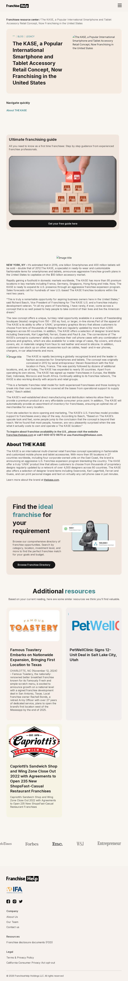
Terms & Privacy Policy (20, 957)
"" (14, 36)
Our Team (12, 922)
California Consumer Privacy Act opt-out (30, 962)
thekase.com (51, 479)
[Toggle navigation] (120, 6)
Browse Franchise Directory (34, 564)
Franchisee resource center (22, 19)
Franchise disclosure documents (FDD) (29, 942)
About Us (12, 916)
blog (20, 36)
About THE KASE (16, 110)
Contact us (12, 927)
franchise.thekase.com (19, 434)
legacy (30, 36)
